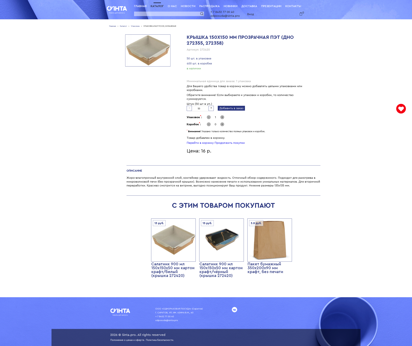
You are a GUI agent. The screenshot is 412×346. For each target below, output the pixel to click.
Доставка (249, 6)
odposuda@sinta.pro (225, 15)
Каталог (157, 6)
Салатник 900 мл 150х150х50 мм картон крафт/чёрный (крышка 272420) (221, 270)
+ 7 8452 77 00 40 (222, 11)
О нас (172, 6)
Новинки (230, 6)
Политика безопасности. (160, 340)
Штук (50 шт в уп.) (199, 103)
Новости (188, 6)
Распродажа (209, 6)
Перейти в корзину (200, 142)
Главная (140, 6)
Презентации (271, 6)
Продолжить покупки (230, 142)
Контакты (293, 6)
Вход (250, 14)
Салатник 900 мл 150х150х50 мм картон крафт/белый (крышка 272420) (173, 270)
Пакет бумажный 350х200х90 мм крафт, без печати (265, 268)
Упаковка (135, 26)
